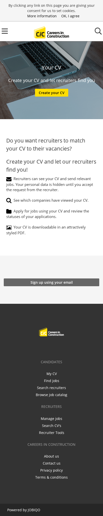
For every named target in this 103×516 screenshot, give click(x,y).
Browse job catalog (51, 394)
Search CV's (51, 425)
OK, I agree (70, 16)
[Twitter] (44, 347)
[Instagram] (60, 347)
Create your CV (51, 92)
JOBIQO (34, 509)
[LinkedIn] (52, 347)
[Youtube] (68, 347)
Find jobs (51, 380)
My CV (51, 373)
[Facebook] (36, 347)
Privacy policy (51, 470)
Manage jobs (51, 418)
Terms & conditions (51, 477)
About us (51, 456)
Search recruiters (51, 387)
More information (42, 16)
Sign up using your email (51, 282)
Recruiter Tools (51, 432)
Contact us (51, 463)
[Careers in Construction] (51, 31)
